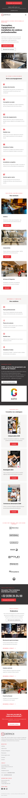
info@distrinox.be (5, 770)
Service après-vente (5, 755)
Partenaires (3, 752)
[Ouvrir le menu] (26, 15)
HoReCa (3, 746)
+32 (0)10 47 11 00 (11, 772)
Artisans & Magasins (5, 750)
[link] (7, 225)
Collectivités (4, 748)
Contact (3, 759)
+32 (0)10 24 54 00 (14, 10)
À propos (3, 757)
